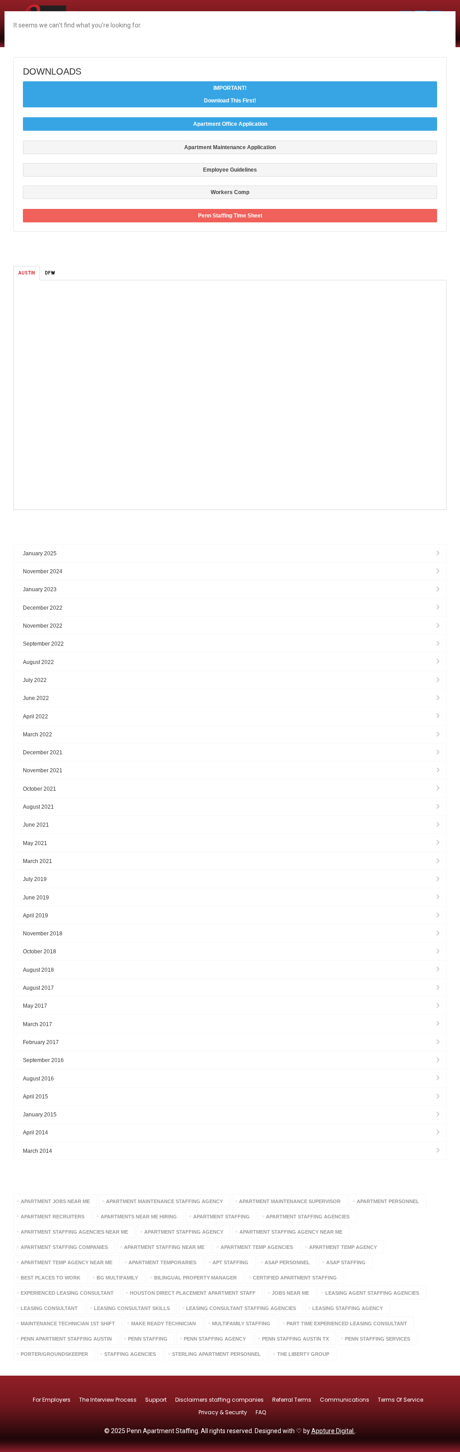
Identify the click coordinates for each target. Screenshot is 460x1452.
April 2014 (35, 1132)
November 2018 (42, 933)
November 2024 (42, 571)
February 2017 (41, 1042)
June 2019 (36, 897)
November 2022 (42, 626)
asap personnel (287, 1262)
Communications (344, 1399)
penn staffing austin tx (295, 1338)
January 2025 (40, 553)
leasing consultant (49, 1308)
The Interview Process (108, 1399)
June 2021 (36, 825)
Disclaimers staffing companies (219, 1399)
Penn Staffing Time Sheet (230, 215)
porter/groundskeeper (54, 1354)
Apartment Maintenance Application (230, 147)
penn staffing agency (215, 1338)
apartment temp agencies (257, 1247)
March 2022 (37, 734)
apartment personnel (388, 1201)
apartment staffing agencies (307, 1216)
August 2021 (38, 807)
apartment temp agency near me (66, 1262)
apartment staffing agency (183, 1232)
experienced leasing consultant (67, 1293)
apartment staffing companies (64, 1247)
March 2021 (37, 861)
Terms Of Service (400, 1399)
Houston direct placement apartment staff (193, 1293)
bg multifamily (117, 1277)
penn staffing (148, 1338)
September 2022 (43, 644)
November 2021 (42, 770)
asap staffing (346, 1262)
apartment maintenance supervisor (290, 1201)
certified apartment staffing (295, 1277)
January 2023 (40, 589)
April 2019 (35, 915)
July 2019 (35, 879)
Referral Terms (291, 1399)
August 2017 (38, 988)
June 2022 (36, 698)
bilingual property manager (195, 1277)
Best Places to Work (50, 1277)
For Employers (52, 1399)
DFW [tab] (50, 272)
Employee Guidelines (230, 170)
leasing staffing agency (347, 1308)
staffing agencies (130, 1354)
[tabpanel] (230, 395)
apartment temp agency (343, 1247)
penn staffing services (377, 1338)
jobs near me (290, 1293)
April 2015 (35, 1096)
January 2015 (40, 1114)
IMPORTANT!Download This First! (230, 94)
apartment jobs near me (55, 1201)
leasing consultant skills (132, 1308)
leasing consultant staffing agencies (241, 1308)
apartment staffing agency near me (290, 1232)
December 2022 (42, 608)
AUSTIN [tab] (26, 272)
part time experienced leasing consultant (347, 1323)
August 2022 (38, 662)
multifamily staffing (241, 1323)
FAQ (261, 1412)
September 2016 (43, 1060)
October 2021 (39, 789)
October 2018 (39, 951)
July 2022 (35, 680)
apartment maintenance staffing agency (164, 1201)
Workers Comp (230, 192)
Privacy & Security (223, 1412)
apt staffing (230, 1262)
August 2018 (38, 970)
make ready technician (163, 1323)
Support (156, 1399)
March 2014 (37, 1151)
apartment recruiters (52, 1216)
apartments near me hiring (139, 1216)
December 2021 (42, 752)
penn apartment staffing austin (66, 1338)
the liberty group (303, 1354)
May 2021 (35, 843)
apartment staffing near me (164, 1247)
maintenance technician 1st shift (68, 1323)
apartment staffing (221, 1216)
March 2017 (37, 1024)
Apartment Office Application (230, 124)
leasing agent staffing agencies (372, 1293)
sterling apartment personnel (216, 1354)
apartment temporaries (162, 1262)
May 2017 (35, 1006)
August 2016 (38, 1079)
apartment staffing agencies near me (74, 1232)
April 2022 (35, 716)
